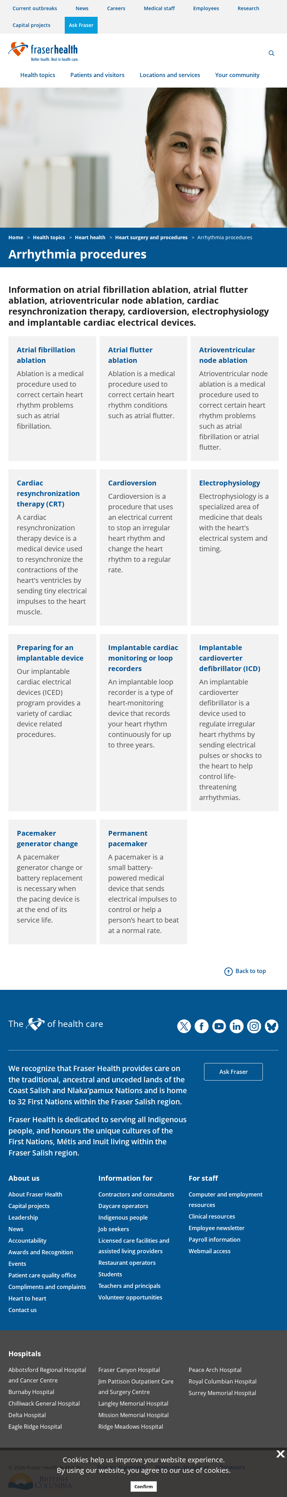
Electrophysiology (229, 483)
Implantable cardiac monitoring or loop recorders (143, 658)
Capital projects (31, 25)
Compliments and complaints (47, 1287)
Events (17, 1264)
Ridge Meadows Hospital (130, 1426)
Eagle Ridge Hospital (35, 1426)
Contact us (22, 1310)
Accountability (27, 1240)
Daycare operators (123, 1206)
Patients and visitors (97, 75)
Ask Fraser (81, 25)
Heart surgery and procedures (151, 237)
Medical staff (159, 8)
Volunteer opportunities (130, 1297)
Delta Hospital (27, 1415)
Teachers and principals (129, 1286)
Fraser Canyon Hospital (129, 1370)
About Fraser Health (35, 1194)
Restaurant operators (127, 1263)
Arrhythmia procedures (224, 237)
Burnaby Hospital (31, 1392)
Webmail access (210, 1251)
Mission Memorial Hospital (133, 1415)
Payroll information (214, 1239)
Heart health (90, 237)
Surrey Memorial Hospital (222, 1393)
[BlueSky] (272, 1026)
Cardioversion (132, 483)
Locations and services (170, 75)
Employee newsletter (217, 1228)
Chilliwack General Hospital (44, 1403)
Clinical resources (212, 1216)
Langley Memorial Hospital (133, 1403)
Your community (237, 75)
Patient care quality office (42, 1275)
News (82, 8)
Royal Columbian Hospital (223, 1381)
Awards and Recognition (40, 1252)
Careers (116, 8)
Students (110, 1274)
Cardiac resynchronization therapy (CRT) (48, 493)
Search (271, 53)
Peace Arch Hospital (215, 1370)
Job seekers (113, 1229)
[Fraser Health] (43, 51)
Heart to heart (27, 1298)
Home (15, 237)
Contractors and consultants (136, 1194)
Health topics (37, 75)
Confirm (143, 1486)
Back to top (251, 971)
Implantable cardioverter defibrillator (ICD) (229, 658)
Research (248, 8)
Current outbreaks (35, 8)
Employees (206, 8)
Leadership (23, 1217)
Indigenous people (123, 1217)
